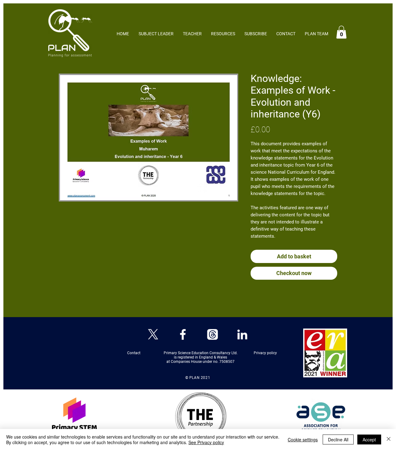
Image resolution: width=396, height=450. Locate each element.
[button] (341, 32)
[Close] (388, 439)
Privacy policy (265, 353)
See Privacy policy (206, 442)
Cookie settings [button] (303, 439)
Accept (369, 439)
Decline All (338, 439)
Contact (150, 353)
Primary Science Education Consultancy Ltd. (201, 353)
